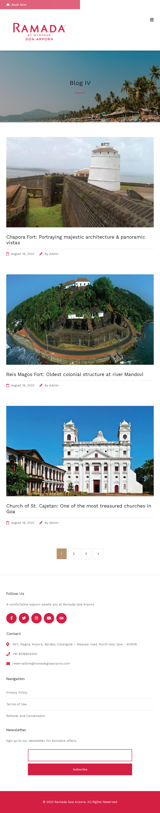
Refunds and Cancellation (25, 716)
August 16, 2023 (22, 254)
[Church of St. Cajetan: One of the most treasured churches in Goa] (80, 495)
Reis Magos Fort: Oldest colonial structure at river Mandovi (75, 374)
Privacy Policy (16, 692)
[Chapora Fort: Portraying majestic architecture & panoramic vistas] (80, 226)
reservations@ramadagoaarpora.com (41, 663)
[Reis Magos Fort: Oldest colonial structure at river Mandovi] (80, 364)
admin (54, 254)
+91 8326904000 (24, 654)
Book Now (19, 4)
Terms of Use (16, 704)
